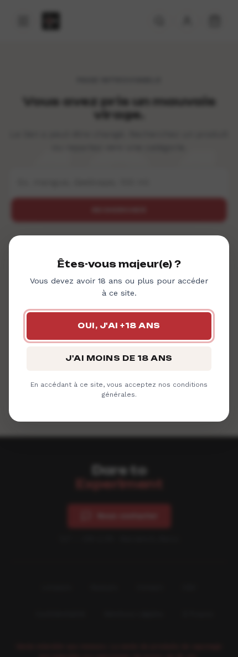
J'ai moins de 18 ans (118, 358)
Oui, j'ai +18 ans (119, 325)
